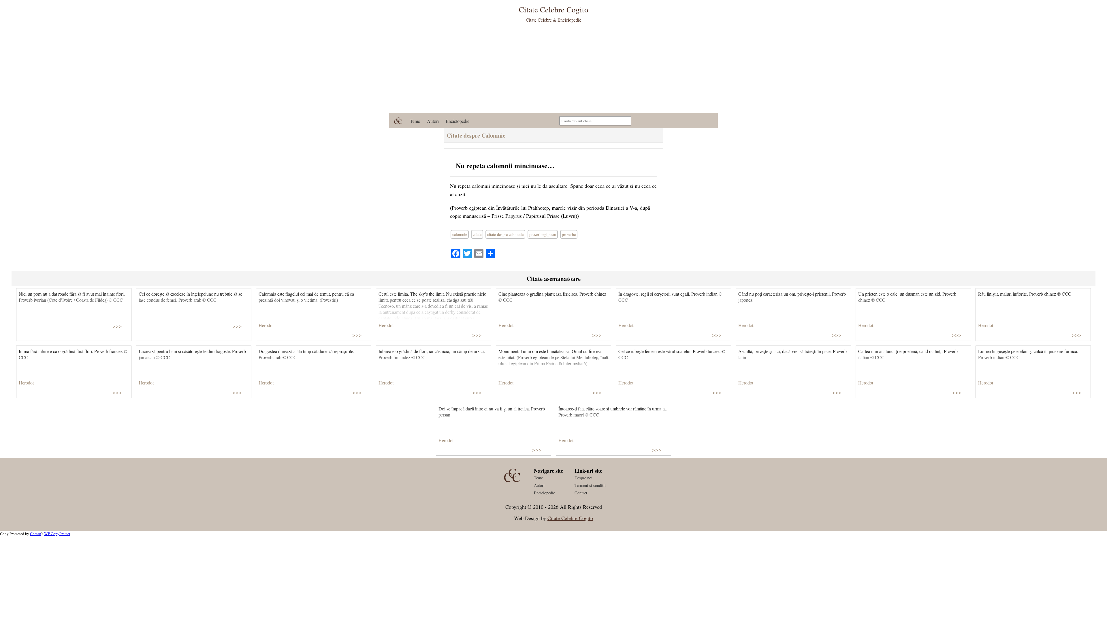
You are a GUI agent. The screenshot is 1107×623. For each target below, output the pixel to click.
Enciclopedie (457, 121)
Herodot (266, 325)
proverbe (569, 234)
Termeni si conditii (590, 485)
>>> (117, 325)
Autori (433, 121)
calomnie (459, 234)
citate (477, 234)
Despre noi (583, 478)
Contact (581, 493)
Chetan (35, 533)
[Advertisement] (553, 70)
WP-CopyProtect (57, 533)
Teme (415, 121)
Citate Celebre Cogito (570, 518)
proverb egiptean (542, 234)
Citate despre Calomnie (476, 135)
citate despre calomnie (505, 234)
